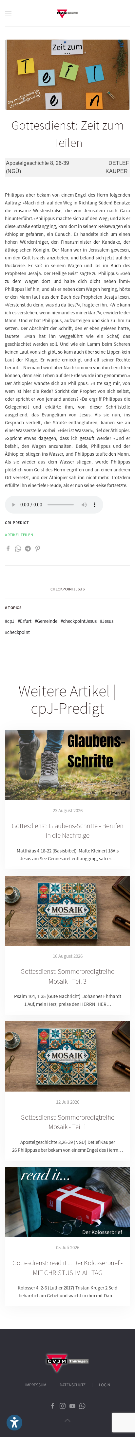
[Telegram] (28, 548)
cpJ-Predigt (17, 522)
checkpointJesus (67, 589)
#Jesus (106, 621)
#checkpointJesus (79, 621)
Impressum (35, 1385)
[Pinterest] (37, 548)
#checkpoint (17, 632)
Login (104, 1385)
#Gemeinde (46, 621)
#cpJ (9, 621)
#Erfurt (24, 621)
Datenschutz (73, 1385)
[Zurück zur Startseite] (67, 13)
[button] (8, 13)
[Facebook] (8, 548)
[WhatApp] (18, 548)
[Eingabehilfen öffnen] (14, 1422)
